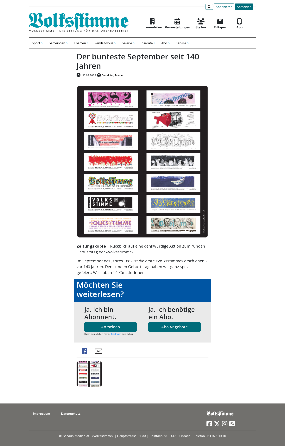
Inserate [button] (147, 43)
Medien (119, 75)
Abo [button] (164, 43)
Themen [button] (80, 43)
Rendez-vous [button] (103, 43)
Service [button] (181, 43)
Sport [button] (36, 43)
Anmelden (244, 7)
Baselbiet (107, 75)
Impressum (41, 414)
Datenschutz (70, 414)
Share (84, 351)
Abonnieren (224, 7)
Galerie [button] (127, 43)
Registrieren (116, 334)
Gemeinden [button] (57, 43)
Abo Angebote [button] (174, 327)
